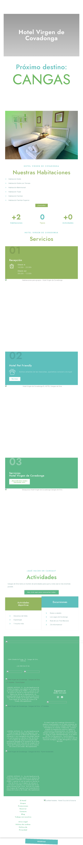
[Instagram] (58, 697)
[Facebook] (62, 697)
